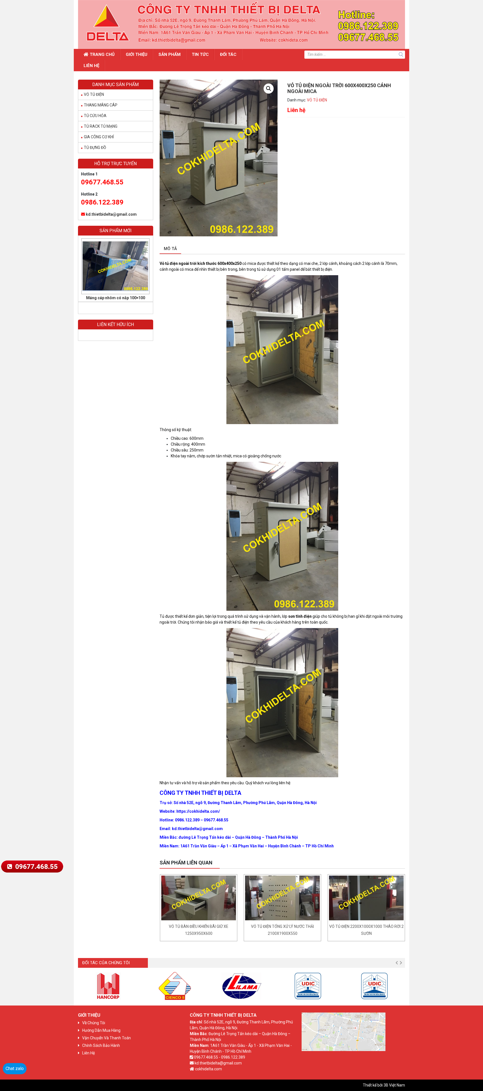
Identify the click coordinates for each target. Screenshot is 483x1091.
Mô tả (170, 248)
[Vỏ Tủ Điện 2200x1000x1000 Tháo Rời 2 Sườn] (366, 898)
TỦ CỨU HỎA (95, 115)
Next (401, 963)
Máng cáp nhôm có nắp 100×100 (115, 298)
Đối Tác (228, 54)
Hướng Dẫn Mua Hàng (101, 1030)
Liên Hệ (91, 65)
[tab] (170, 249)
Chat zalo (15, 1068)
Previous (396, 963)
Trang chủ (102, 54)
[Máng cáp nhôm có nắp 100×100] (115, 266)
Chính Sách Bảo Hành (101, 1045)
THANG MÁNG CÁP (100, 105)
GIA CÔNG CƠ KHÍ (99, 137)
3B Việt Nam (394, 1085)
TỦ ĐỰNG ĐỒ (95, 147)
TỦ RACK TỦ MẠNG (100, 126)
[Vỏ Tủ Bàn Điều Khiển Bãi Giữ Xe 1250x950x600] (198, 898)
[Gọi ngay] (32, 866)
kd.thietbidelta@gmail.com (111, 214)
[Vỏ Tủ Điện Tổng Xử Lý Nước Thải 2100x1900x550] (282, 898)
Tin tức (200, 54)
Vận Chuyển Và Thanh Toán (106, 1038)
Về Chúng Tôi (93, 1023)
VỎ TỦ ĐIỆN (317, 100)
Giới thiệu (136, 54)
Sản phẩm (169, 54)
